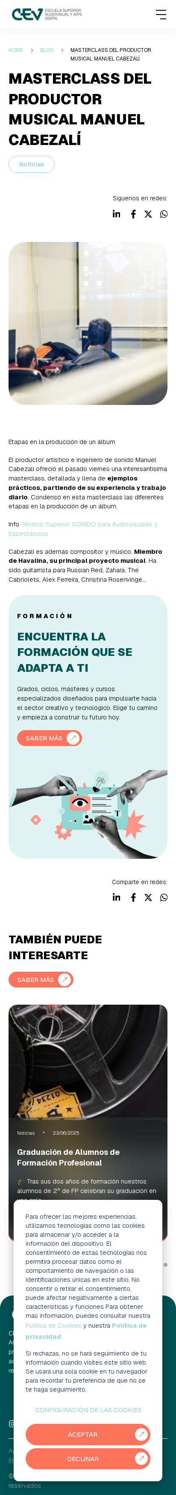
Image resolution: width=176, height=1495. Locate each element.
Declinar (83, 1459)
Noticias (31, 164)
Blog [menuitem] (47, 50)
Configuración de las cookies (88, 1410)
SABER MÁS (44, 738)
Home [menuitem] (16, 50)
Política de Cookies (54, 1325)
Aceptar (82, 1434)
